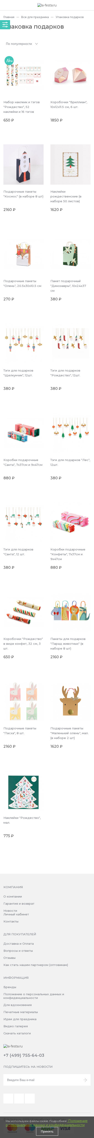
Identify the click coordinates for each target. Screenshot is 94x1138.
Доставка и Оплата (18, 943)
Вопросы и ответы (18, 950)
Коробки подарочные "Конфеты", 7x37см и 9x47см (67, 554)
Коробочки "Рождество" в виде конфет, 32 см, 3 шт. (23, 643)
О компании (12, 896)
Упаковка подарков (70, 17)
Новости (10, 910)
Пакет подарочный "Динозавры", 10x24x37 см (68, 285)
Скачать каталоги (17, 1033)
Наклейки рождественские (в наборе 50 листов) (65, 196)
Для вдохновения (17, 1005)
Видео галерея (15, 1026)
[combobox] (22, 43)
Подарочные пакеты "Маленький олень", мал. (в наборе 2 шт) (69, 733)
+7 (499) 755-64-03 (23, 1055)
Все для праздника (35, 17)
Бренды (9, 987)
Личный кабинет (16, 914)
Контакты (10, 921)
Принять (47, 1131)
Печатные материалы (20, 1012)
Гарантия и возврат (18, 903)
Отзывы (9, 958)
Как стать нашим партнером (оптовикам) (35, 965)
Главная (8, 17)
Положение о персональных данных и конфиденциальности (33, 996)
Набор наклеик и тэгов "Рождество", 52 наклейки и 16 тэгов (21, 106)
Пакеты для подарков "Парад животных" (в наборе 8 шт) (68, 643)
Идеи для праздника (20, 1019)
